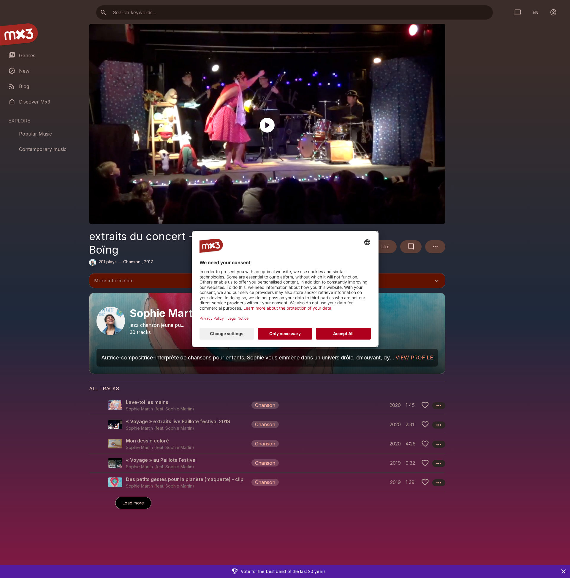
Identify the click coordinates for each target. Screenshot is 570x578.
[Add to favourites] (425, 405)
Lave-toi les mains (147, 402)
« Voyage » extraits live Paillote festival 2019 (178, 421)
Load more (133, 502)
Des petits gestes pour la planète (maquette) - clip (184, 479)
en (535, 12)
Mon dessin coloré (147, 441)
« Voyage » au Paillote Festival (161, 460)
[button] (267, 405)
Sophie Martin (178, 408)
